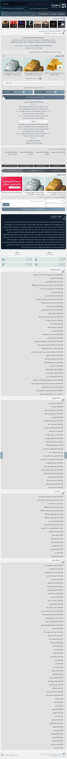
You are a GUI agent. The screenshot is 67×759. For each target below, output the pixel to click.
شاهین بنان (40, 232)
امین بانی (6, 222)
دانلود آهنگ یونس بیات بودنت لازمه (54, 442)
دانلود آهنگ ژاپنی (59, 716)
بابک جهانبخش (46, 224)
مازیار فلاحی (25, 237)
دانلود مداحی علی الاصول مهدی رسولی (53, 525)
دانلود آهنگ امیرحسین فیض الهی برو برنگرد (52, 614)
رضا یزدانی (56, 229)
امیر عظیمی (11, 222)
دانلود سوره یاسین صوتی (57, 542)
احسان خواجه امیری (44, 222)
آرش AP (62, 222)
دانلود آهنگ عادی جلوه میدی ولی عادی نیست (52, 303)
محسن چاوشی (45, 239)
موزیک (30, 40)
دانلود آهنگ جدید (58, 650)
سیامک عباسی (25, 229)
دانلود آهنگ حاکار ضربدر (57, 417)
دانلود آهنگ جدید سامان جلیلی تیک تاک (53, 632)
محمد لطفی (9, 239)
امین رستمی (61, 224)
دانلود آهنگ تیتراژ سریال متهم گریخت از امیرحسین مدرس (49, 390)
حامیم (6, 224)
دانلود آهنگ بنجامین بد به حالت (55, 600)
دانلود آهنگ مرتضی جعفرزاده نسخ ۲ (54, 369)
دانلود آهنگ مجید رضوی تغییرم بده (54, 463)
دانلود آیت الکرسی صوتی (57, 535)
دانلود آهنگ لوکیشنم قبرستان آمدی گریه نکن (52, 387)
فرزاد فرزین (50, 237)
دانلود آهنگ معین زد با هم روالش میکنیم (53, 456)
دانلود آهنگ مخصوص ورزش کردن (55, 692)
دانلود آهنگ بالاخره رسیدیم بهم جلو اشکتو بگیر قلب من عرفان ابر (48, 380)
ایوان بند (53, 224)
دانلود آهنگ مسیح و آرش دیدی (55, 424)
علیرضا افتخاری (13, 234)
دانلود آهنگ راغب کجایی (57, 597)
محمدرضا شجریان (60, 242)
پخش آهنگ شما (43, 14)
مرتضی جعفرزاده (30, 242)
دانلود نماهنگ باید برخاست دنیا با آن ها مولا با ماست (50, 500)
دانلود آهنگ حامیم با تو (57, 407)
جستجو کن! (5, 4)
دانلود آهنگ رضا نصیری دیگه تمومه (54, 355)
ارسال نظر (6, 204)
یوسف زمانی (26, 247)
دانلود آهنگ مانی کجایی (57, 579)
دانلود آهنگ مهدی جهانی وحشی (55, 590)
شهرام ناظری (21, 232)
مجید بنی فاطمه (13, 237)
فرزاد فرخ (56, 237)
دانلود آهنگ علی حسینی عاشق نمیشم (54, 572)
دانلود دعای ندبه (59, 553)
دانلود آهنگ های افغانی (57, 688)
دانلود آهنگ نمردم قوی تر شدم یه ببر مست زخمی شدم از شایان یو (47, 352)
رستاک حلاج (15, 227)
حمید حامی (44, 227)
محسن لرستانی (37, 239)
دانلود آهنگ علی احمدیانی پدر (56, 569)
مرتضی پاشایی (38, 242)
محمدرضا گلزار (52, 242)
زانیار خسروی (44, 229)
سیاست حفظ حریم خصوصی (11, 755)
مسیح (8, 242)
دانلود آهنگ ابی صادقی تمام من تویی (54, 410)
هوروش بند (38, 247)
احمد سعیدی (29, 222)
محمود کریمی (45, 242)
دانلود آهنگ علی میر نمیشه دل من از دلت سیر (52, 611)
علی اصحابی (47, 234)
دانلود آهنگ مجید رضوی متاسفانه (55, 480)
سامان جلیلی (38, 229)
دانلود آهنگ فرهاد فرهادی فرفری (55, 583)
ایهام (57, 224)
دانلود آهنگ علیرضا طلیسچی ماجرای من (53, 428)
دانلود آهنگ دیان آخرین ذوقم (56, 313)
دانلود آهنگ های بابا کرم (57, 292)
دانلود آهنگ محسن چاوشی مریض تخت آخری (52, 470)
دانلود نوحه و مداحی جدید (56, 657)
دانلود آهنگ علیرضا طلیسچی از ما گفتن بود (52, 449)
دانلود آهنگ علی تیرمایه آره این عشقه (54, 621)
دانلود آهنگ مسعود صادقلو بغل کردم (54, 565)
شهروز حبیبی (14, 232)
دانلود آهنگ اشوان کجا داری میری (55, 576)
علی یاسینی (20, 234)
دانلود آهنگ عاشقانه (58, 653)
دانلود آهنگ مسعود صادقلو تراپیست (54, 282)
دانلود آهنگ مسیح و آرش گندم (55, 487)
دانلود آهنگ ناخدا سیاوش (57, 278)
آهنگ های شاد (33, 171)
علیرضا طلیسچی (5, 234)
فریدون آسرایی (44, 237)
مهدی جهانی (54, 245)
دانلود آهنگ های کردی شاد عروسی (54, 306)
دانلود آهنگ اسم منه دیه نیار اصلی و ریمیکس (52, 310)
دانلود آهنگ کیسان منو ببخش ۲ (55, 593)
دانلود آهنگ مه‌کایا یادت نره (56, 324)
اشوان (23, 222)
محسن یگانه (30, 239)
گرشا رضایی (37, 237)
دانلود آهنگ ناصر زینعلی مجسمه (55, 477)
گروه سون (31, 237)
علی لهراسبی (26, 234)
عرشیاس (9, 232)
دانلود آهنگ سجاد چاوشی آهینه (55, 327)
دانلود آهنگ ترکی (59, 664)
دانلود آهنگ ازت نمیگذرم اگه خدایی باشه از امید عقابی (50, 345)
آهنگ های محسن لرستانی (57, 744)
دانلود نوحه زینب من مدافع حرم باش (54, 618)
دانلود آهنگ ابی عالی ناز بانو (56, 366)
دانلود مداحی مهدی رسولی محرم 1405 (53, 518)
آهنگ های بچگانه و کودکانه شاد (55, 681)
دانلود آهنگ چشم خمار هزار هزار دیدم (54, 296)
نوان (51, 247)
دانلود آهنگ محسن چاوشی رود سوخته (53, 414)
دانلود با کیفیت (48, 92)
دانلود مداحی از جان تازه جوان (56, 504)
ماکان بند (20, 237)
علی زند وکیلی (40, 234)
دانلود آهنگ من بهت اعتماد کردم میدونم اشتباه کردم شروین (48, 341)
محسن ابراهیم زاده (54, 239)
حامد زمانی (17, 224)
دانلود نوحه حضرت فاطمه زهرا (56, 532)
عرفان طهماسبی (60, 234)
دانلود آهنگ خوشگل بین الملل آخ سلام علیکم (52, 348)
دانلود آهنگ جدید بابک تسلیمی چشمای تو (50, 31)
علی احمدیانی (53, 234)
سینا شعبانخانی (47, 232)
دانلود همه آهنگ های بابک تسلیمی (35, 97)
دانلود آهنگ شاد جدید (57, 646)
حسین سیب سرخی (52, 227)
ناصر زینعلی (55, 247)
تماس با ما (53, 14)
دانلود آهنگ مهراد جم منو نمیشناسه (54, 484)
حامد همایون (11, 224)
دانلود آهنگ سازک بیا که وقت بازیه (55, 607)
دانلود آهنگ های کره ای (57, 720)
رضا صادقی (61, 229)
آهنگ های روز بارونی (58, 730)
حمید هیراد (25, 227)
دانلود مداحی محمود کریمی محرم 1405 (53, 507)
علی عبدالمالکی (33, 234)
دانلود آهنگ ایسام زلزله (57, 628)
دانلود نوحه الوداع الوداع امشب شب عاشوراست (52, 528)
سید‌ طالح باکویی (17, 229)
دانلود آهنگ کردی (59, 748)
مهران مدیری (16, 245)
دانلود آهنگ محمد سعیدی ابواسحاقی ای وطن (52, 625)
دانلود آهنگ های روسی (57, 709)
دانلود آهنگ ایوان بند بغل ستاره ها (54, 373)
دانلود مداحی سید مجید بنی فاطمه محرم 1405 (51, 511)
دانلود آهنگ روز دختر (58, 667)
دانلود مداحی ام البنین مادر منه (55, 521)
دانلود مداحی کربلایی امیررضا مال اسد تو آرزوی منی (51, 496)
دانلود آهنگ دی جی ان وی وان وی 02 (54, 421)
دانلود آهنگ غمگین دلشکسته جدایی (54, 695)
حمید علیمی (31, 227)
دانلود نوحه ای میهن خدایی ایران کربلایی (53, 473)
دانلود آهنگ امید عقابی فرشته (56, 431)
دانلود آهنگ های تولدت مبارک (56, 452)
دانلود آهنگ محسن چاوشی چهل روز (54, 435)
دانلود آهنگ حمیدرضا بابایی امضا (55, 586)
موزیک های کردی (59, 699)
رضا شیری (5, 227)
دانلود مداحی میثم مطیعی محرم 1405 (54, 514)
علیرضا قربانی (61, 237)
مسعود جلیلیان (21, 242)
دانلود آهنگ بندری (58, 702)
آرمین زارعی (57, 222)
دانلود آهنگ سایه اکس (57, 331)
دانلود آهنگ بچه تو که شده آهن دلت (54, 320)
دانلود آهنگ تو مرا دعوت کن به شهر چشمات (52, 334)
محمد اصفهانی (23, 239)
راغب (20, 227)
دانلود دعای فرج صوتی (57, 546)
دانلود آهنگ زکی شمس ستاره (56, 403)
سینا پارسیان (61, 232)
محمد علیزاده (16, 239)
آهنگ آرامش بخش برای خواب (56, 685)
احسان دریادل (36, 222)
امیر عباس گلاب (18, 222)
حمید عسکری (38, 227)
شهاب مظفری (34, 232)
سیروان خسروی (9, 229)
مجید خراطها (6, 237)
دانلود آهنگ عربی (59, 706)
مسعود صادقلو (14, 242)
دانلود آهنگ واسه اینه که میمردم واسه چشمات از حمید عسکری (48, 275)
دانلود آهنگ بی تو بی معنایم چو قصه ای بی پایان (51, 394)
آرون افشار (51, 222)
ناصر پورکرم (61, 247)
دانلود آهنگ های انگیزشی (57, 734)
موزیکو (17, 253)
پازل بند (28, 224)
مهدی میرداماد (34, 245)
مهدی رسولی (47, 245)
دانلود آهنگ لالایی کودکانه (56, 643)
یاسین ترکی (32, 247)
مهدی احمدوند (61, 245)
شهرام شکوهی (28, 232)
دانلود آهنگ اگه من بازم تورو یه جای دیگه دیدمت (51, 289)
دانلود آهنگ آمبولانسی (57, 741)
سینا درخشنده (55, 232)
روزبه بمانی (50, 229)
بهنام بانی (33, 224)
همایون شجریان (45, 247)
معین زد (4, 242)
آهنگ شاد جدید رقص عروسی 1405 (54, 445)
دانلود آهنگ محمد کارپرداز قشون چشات (53, 362)
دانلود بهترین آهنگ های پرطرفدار (55, 635)
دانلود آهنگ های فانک (57, 674)
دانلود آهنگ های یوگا (58, 727)
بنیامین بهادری (39, 224)
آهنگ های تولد (12, 171)
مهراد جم (22, 245)
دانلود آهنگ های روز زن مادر (56, 678)
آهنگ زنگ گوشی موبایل (57, 671)
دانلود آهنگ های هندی (57, 737)
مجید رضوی (61, 239)
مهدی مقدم (41, 245)
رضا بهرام (10, 227)
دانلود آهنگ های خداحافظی (56, 723)
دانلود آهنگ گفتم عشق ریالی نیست (54, 376)
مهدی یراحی (27, 245)
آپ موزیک (58, 6)
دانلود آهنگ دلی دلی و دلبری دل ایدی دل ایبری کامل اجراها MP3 (47, 285)
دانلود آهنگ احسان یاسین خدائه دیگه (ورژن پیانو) (51, 317)
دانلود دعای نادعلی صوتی (57, 549)
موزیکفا (49, 253)
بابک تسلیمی (53, 52)
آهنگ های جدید (55, 171)
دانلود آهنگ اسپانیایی (58, 713)
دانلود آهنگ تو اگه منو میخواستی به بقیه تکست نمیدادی (49, 299)
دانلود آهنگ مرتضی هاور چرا (56, 604)
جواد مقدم (23, 224)
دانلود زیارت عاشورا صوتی (57, 539)
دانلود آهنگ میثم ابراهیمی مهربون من (54, 438)
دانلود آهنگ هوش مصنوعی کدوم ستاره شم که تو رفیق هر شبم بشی (47, 383)
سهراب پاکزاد (31, 229)
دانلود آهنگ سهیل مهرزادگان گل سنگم (54, 466)
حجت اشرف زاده (60, 227)
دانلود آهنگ (41, 38)
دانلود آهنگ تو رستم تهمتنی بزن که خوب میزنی (52, 459)
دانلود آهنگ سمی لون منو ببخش (55, 338)
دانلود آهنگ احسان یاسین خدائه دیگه (54, 359)
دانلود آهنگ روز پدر (58, 660)
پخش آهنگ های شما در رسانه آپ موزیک (15, 8)
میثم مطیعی (9, 245)
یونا (22, 247)
